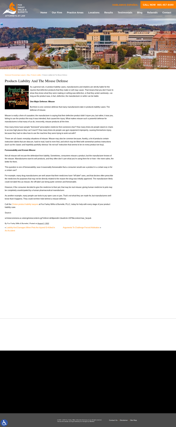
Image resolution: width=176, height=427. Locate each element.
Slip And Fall (131, 282)
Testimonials (125, 12)
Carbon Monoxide (133, 184)
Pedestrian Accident (134, 258)
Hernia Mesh (131, 227)
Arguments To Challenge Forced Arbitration (81, 228)
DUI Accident (131, 209)
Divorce (129, 200)
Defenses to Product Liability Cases (141, 94)
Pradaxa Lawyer (133, 267)
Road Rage (131, 279)
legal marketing (75, 421)
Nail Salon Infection (134, 245)
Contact (166, 12)
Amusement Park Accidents (137, 166)
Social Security (132, 285)
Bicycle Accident (133, 169)
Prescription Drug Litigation (137, 273)
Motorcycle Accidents (135, 242)
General (129, 224)
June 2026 (130, 137)
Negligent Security (133, 248)
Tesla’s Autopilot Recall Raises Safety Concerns (146, 102)
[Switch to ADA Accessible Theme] (4, 422)
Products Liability (36, 75)
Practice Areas (75, 12)
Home (43, 12)
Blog (139, 12)
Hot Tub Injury (132, 230)
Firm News (130, 221)
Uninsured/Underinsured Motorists (140, 303)
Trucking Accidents (134, 300)
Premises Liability (133, 270)
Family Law (131, 215)
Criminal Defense (133, 187)
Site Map (133, 420)
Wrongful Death (132, 310)
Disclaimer (124, 420)
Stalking (129, 288)
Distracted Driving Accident (137, 196)
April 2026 (130, 144)
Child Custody (132, 218)
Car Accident (131, 178)
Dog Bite (129, 203)
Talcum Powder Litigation (136, 291)
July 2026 (130, 134)
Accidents (130, 163)
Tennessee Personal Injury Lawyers (15, 75)
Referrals (152, 12)
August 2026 (131, 131)
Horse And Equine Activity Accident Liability (144, 107)
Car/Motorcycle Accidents (136, 181)
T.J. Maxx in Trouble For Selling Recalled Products (147, 111)
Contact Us (113, 420)
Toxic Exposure (132, 294)
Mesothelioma (132, 239)
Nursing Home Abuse (135, 252)
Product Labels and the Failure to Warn (142, 98)
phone (40, 404)
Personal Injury (132, 261)
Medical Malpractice (134, 236)
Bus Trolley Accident (134, 175)
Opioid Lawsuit (132, 255)
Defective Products (134, 193)
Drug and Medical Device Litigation (141, 206)
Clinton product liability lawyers (25, 204)
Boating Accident (133, 172)
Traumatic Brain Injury (135, 297)
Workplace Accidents (135, 306)
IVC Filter (130, 233)
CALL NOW (158, 5)
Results (108, 12)
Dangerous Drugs (133, 190)
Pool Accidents (132, 264)
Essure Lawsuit (132, 212)
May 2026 (130, 140)
